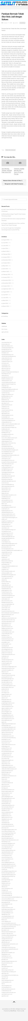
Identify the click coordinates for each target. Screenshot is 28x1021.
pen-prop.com (5, 827)
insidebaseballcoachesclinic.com (10, 944)
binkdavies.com (5, 635)
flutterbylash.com (6, 954)
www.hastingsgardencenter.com (10, 900)
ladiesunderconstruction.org (9, 443)
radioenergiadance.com (7, 415)
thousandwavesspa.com (8, 751)
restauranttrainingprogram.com (9, 543)
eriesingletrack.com (6, 505)
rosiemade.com (5, 508)
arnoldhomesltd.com (7, 470)
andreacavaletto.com (7, 573)
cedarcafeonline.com (7, 358)
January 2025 (6, 277)
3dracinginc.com (6, 609)
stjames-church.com (7, 661)
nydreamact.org (5, 392)
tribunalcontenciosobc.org (8, 619)
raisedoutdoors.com (7, 477)
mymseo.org (5, 976)
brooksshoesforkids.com (8, 789)
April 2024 (5, 303)
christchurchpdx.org (7, 637)
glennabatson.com (6, 625)
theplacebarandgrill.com (7, 760)
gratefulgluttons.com (7, 590)
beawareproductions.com (8, 668)
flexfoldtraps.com (6, 841)
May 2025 (5, 265)
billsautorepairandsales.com (9, 931)
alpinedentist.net (5, 413)
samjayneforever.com (7, 938)
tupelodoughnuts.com (7, 510)
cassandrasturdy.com (7, 593)
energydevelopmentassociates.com (10, 455)
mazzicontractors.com (7, 907)
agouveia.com (5, 973)
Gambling (22, 23)
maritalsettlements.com (7, 715)
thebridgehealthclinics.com (8, 798)
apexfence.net (5, 996)
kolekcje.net (4, 557)
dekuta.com (4, 886)
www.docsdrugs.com (7, 857)
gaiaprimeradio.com (7, 694)
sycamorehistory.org (7, 893)
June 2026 (5, 245)
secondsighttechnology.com (9, 529)
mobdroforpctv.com (7, 592)
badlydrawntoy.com (6, 815)
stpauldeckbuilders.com (7, 852)
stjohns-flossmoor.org (7, 732)
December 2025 (7, 260)
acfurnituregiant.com (7, 359)
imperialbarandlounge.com (8, 476)
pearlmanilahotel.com (7, 404)
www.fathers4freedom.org (8, 831)
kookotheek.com (6, 417)
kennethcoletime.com (7, 682)
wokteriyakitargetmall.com (8, 536)
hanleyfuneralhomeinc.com (8, 514)
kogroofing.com (6, 411)
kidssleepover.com (6, 373)
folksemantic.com (6, 489)
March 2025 (6, 271)
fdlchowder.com (6, 860)
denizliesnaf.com (6, 774)
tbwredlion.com (5, 930)
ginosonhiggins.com (7, 711)
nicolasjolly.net (5, 645)
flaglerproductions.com (7, 628)
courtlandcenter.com (7, 753)
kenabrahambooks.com (8, 639)
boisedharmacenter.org (7, 576)
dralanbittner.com (6, 498)
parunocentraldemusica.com (9, 923)
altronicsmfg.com (6, 368)
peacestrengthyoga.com (8, 838)
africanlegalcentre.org (7, 649)
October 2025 (6, 263)
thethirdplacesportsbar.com (8, 909)
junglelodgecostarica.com (8, 703)
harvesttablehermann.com (8, 451)
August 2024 (6, 291)
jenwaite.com (5, 959)
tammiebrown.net (6, 696)
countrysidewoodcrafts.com (9, 382)
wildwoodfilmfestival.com (8, 425)
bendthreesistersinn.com (8, 730)
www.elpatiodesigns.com (8, 916)
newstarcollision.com (7, 526)
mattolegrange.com (6, 701)
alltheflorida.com (6, 942)
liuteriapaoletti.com (6, 725)
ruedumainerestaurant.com (8, 654)
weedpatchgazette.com (7, 502)
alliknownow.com (6, 616)
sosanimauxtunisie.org (7, 410)
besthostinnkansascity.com (8, 989)
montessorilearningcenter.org (9, 935)
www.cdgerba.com (6, 921)
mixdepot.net (5, 890)
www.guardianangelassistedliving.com (11, 924)
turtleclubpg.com (6, 746)
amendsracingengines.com (8, 843)
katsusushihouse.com (7, 651)
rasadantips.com (6, 365)
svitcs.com (4, 779)
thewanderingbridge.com (8, 678)
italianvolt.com (5, 493)
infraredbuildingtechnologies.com (10, 450)
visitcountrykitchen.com (7, 706)
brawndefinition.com (7, 630)
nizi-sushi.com (5, 691)
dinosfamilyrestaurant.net (8, 448)
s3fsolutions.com (6, 458)
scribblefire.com (5, 567)
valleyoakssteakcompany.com (9, 768)
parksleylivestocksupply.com (9, 574)
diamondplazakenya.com (8, 928)
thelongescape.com (6, 699)
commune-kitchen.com (7, 640)
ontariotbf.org (5, 385)
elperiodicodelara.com (7, 346)
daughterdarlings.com (7, 351)
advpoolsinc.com (6, 763)
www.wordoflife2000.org (8, 484)
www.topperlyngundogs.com (9, 833)
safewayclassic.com (7, 380)
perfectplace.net (5, 564)
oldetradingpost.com (7, 441)
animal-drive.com (6, 786)
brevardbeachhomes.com (8, 460)
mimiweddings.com (6, 987)
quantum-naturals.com (7, 933)
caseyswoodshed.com (7, 770)
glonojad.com (5, 658)
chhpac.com (5, 978)
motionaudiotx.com (6, 982)
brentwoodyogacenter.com (8, 872)
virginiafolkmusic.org (7, 552)
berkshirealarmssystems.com (9, 495)
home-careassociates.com (8, 571)
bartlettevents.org (6, 432)
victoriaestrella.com (6, 749)
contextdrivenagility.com (7, 670)
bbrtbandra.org (5, 399)
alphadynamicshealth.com (8, 952)
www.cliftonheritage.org (7, 867)
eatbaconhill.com (6, 370)
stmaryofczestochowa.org (8, 675)
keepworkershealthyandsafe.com (10, 389)
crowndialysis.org (6, 541)
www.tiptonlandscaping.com (9, 874)
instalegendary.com (6, 387)
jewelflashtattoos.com (7, 396)
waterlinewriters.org (6, 800)
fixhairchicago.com (6, 772)
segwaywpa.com (6, 795)
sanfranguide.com (6, 606)
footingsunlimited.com (7, 853)
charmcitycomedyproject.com (9, 666)
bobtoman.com (5, 408)
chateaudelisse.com (7, 422)
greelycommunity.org (7, 652)
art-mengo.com (5, 692)
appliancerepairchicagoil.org (9, 384)
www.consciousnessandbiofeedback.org (12, 897)
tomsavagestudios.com (7, 548)
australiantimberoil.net (7, 446)
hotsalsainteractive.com (7, 354)
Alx (23, 1011)
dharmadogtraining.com (8, 980)
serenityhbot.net (5, 822)
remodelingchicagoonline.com (9, 871)
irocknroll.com (5, 482)
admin (16, 23)
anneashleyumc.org (6, 848)
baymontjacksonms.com (8, 718)
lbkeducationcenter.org (7, 560)
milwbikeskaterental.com (8, 716)
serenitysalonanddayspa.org (9, 356)
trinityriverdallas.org (6, 562)
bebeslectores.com (6, 444)
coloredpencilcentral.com (8, 472)
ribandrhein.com (6, 555)
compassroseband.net (7, 782)
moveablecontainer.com (8, 434)
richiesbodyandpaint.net (7, 347)
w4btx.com (4, 519)
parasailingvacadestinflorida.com (10, 949)
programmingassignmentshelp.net (10, 372)
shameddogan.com (6, 801)
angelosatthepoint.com (7, 765)
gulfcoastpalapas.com (7, 796)
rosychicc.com (5, 583)
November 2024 (7, 283)
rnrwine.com (5, 968)
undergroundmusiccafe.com (9, 992)
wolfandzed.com (6, 885)
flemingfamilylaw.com (7, 966)
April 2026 (5, 248)
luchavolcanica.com (7, 741)
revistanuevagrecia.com (7, 659)
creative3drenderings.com (8, 805)
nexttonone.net (5, 820)
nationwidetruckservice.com (8, 744)
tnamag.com (5, 788)
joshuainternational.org (7, 824)
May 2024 (5, 300)
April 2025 (5, 268)
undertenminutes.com (7, 361)
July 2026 (5, 242)
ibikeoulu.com (5, 671)
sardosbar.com (5, 491)
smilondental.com (6, 524)
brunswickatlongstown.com (8, 685)
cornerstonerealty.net (7, 895)
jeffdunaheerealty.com (7, 836)
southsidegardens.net (7, 904)
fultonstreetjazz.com (7, 430)
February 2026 (6, 254)
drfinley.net (4, 964)
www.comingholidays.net (8, 604)
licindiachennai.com (6, 349)
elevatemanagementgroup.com (9, 961)
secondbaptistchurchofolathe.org (10, 975)
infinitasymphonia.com (7, 647)
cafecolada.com (6, 599)
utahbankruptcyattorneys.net (9, 481)
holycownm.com (6, 743)
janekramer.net (5, 689)
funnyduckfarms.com (7, 957)
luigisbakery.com (6, 881)
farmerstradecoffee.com (8, 807)
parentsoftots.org (6, 803)
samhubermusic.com (7, 994)
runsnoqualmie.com (7, 855)
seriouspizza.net (6, 781)
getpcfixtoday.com (6, 398)
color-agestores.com (7, 578)
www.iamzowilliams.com (8, 899)
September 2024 (7, 289)
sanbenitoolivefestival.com (8, 595)
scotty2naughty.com (7, 663)
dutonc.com (5, 697)
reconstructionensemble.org (9, 737)
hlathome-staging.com (7, 534)
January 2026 (6, 257)
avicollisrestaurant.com (7, 756)
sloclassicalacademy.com (8, 621)
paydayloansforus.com (7, 377)
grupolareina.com (6, 436)
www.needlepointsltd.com (8, 862)
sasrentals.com (5, 528)
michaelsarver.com (6, 531)
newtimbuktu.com (6, 366)
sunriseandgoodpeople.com (9, 727)
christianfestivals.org (7, 704)
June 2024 (5, 297)
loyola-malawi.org (6, 581)
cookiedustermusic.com (8, 736)
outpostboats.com (6, 585)
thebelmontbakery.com (7, 378)
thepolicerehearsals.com (8, 614)
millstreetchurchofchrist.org (8, 947)
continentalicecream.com (8, 632)
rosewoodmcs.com (7, 892)
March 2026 (6, 251)
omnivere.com (5, 363)
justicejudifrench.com (7, 677)
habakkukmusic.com (7, 819)
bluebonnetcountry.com (7, 401)
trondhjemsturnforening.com (9, 926)
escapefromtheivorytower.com (9, 462)
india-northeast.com (7, 465)
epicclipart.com (5, 403)
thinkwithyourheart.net (7, 479)
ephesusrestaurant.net (7, 911)
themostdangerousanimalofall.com (10, 612)
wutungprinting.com (6, 713)
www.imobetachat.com (7, 812)
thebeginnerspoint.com (7, 602)
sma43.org (4, 869)
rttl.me (3, 983)
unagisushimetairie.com (7, 394)
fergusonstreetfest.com (7, 937)
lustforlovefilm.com (6, 644)
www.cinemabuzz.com (7, 888)
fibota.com (4, 919)
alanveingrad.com (6, 710)
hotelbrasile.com (6, 429)
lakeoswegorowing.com (8, 970)
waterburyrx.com (6, 762)
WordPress (13, 1011)
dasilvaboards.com (6, 623)
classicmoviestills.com (7, 597)
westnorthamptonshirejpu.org (9, 427)
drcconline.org (5, 758)
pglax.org (4, 722)
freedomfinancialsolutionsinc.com (10, 840)
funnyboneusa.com (6, 734)
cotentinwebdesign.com (7, 439)
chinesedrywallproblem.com (9, 729)
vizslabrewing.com (6, 496)
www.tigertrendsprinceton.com (9, 829)
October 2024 (6, 286)
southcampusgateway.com (8, 420)
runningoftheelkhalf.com (8, 834)
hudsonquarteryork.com (8, 918)
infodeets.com (5, 352)
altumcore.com (5, 784)
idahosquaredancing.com (8, 486)
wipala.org (4, 580)
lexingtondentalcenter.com (8, 538)
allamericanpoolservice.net (8, 545)
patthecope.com (6, 777)
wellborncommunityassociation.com (11, 424)
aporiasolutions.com (7, 793)
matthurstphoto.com (7, 940)
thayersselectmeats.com (8, 791)
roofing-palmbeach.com (8, 467)
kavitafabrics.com (6, 739)
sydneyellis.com (5, 540)
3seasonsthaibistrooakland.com (10, 566)
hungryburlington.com (7, 684)
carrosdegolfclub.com (7, 453)
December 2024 (7, 280)
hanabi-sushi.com (6, 883)
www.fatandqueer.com (7, 847)
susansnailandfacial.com (8, 826)
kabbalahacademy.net (7, 522)
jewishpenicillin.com (6, 547)
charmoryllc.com (6, 607)
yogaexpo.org (5, 569)
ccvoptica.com (5, 878)
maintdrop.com (5, 406)
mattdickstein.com (6, 814)
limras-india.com (6, 344)
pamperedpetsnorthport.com (9, 507)
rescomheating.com (7, 985)
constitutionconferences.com (9, 775)
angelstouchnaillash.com (8, 521)
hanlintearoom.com (6, 956)
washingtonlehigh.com (7, 879)
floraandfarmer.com (7, 456)
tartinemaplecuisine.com (8, 687)
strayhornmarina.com (7, 626)
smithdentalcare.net (6, 990)
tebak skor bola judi (10, 150)
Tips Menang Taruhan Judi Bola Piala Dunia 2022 (7, 170)
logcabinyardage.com (7, 808)
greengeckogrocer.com (7, 533)
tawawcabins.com (6, 488)
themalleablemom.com (7, 680)
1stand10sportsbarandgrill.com (9, 517)
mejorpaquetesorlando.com (8, 515)
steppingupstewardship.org (8, 876)
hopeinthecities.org (6, 588)
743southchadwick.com (8, 463)
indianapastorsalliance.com (8, 767)
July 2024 (5, 294)
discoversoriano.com (7, 600)
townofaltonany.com (7, 720)
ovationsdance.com (7, 554)
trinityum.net (5, 905)
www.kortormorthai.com (8, 845)
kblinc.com (4, 503)
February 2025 (6, 274)
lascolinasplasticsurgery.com (9, 866)
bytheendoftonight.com (7, 587)
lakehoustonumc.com (7, 817)
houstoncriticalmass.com (8, 611)
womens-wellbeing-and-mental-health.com (12, 550)
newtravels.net (5, 375)
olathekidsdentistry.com (7, 512)
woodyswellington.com (7, 912)
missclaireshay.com (7, 342)
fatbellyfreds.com (6, 914)
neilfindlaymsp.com (6, 755)
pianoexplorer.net (6, 902)
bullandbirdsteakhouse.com (8, 864)
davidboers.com (6, 810)
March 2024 (6, 306)
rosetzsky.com (5, 656)
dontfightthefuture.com (7, 469)
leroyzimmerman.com (7, 963)
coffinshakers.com (6, 673)
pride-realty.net (5, 951)
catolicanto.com (6, 559)
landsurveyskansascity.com (8, 850)
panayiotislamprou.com (7, 418)
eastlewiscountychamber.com (9, 618)
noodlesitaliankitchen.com (8, 391)
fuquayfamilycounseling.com (9, 971)
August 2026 (6, 239)
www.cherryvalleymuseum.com (9, 437)
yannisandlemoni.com (7, 500)
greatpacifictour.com (7, 748)
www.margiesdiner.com (7, 859)
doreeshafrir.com (6, 664)
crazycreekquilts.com (7, 633)
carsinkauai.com (6, 945)
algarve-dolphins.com (7, 708)
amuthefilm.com (6, 642)
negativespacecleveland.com (9, 723)
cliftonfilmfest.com (6, 474)
